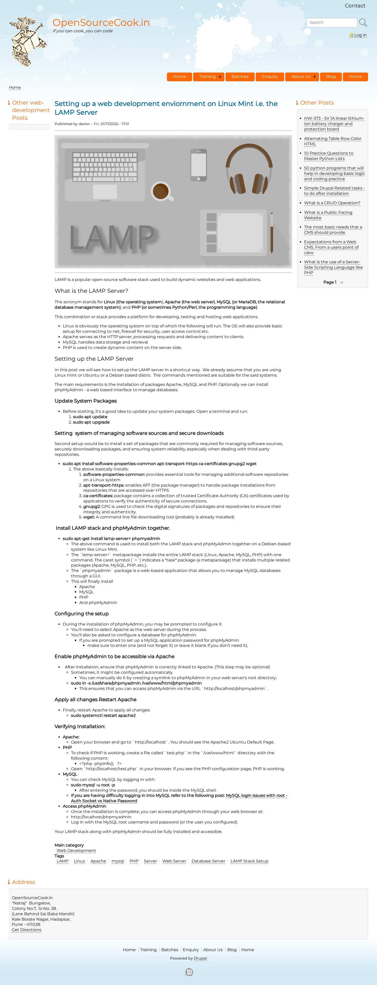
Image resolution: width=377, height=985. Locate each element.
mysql (118, 861)
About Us (213, 949)
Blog (232, 949)
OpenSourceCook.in (101, 22)
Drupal (200, 958)
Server (150, 861)
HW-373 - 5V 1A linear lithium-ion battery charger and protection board (334, 124)
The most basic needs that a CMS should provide (333, 230)
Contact (355, 6)
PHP (134, 861)
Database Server (208, 861)
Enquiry (191, 949)
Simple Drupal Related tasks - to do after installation (334, 191)
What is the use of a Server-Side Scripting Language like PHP (333, 267)
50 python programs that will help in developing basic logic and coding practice (334, 173)
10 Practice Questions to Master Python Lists (328, 156)
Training (148, 949)
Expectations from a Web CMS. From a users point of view (331, 247)
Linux (79, 861)
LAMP (62, 861)
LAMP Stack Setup (250, 861)
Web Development (76, 850)
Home (15, 87)
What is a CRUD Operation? (332, 202)
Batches (169, 949)
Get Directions (26, 929)
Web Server (174, 861)
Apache (98, 861)
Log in (360, 35)
